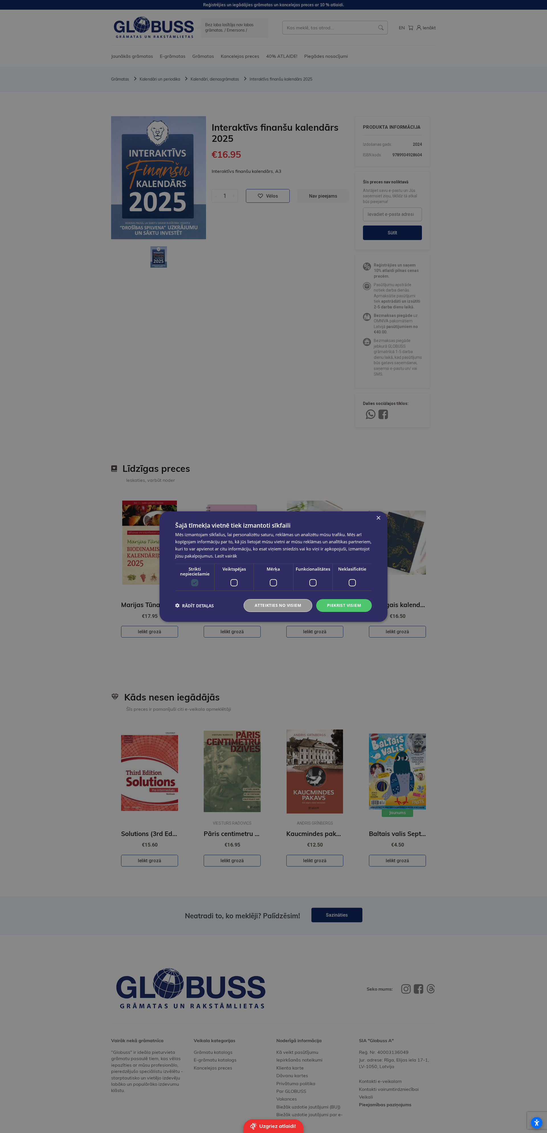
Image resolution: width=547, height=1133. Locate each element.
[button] (194, 605)
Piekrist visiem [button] (344, 605)
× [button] (378, 518)
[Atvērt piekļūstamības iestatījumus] (536, 1122)
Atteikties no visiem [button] (278, 605)
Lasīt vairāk (226, 555)
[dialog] (273, 566)
